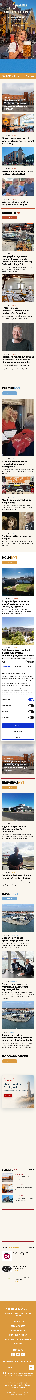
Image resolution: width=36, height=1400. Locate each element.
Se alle (9, 217)
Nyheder (18, 1321)
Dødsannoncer (18, 1326)
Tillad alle (18, 726)
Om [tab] (29, 667)
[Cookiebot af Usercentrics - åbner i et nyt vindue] (25, 661)
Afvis (18, 737)
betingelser (9, 1375)
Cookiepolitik (22, 1392)
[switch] (31, 705)
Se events (8, 1095)
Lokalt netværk (11, 1385)
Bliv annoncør (18, 1330)
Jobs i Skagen (25, 1385)
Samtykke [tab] (6, 667)
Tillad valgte (18, 731)
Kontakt (18, 1343)
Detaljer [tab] (18, 667)
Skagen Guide (22, 1383)
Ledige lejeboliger (18, 1387)
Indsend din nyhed (18, 1335)
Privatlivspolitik (18, 1394)
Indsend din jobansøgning (18, 1339)
